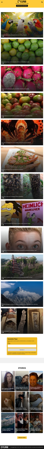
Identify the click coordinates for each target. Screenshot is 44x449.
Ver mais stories (22, 437)
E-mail (9, 343)
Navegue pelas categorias (22, 5)
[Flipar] (4, 447)
